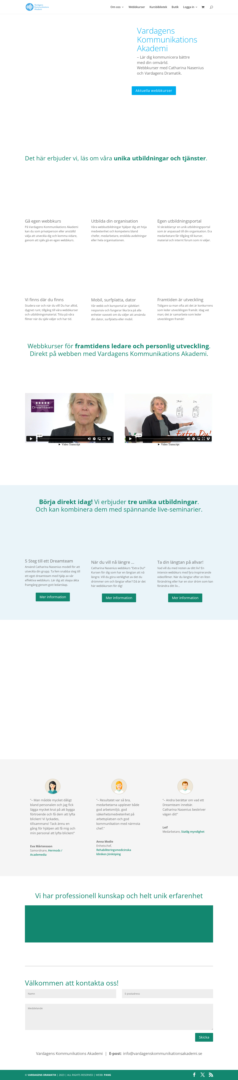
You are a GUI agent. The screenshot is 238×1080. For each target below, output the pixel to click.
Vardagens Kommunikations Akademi (167, 39)
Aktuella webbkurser (154, 90)
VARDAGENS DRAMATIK (42, 1075)
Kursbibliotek (158, 7)
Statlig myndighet (192, 832)
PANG (107, 1075)
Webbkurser (137, 7)
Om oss (115, 7)
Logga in (188, 7)
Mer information (53, 597)
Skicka (204, 1037)
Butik (175, 7)
